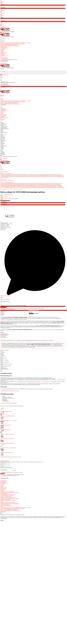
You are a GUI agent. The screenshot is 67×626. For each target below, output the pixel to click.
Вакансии (2, 54)
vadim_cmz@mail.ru (46, 381)
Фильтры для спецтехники (51, 174)
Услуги (2, 41)
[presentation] (1, 315)
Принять (2, 520)
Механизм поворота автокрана (14, 184)
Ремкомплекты (24, 184)
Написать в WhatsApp (5, 295)
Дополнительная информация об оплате (9, 390)
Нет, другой (36, 313)
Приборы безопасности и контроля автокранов (24, 186)
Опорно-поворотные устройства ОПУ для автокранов (25, 183)
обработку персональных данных (15, 472)
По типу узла (3, 180)
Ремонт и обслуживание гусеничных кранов (10, 45)
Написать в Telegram (5, 299)
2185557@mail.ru (5, 32)
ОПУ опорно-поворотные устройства (8, 420)
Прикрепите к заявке (5, 200)
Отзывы (2, 51)
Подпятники (31, 184)
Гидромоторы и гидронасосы (27, 175)
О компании (3, 27)
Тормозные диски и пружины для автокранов (18, 187)
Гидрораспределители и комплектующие (14, 176)
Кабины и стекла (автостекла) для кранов (9, 498)
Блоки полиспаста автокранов (7, 183)
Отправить (2, 473)
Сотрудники (3, 48)
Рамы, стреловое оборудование (41, 184)
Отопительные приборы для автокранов (14, 185)
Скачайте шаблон (4, 196)
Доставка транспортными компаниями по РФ (10, 456)
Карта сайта (2, 511)
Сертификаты (3, 53)
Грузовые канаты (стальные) (58, 187)
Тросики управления (47, 187)
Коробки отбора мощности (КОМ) (13, 175)
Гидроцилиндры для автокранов (35, 187)
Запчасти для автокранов (20, 174)
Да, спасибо (31, 313)
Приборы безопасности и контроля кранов (50, 176)
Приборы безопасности (5, 429)
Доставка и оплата (4, 47)
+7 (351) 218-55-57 (4, 81)
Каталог (2, 68)
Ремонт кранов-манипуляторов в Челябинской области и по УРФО (15, 42)
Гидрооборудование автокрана (44, 183)
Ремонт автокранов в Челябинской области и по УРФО (12, 43)
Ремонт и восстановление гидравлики (9, 44)
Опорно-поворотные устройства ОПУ (32, 176)
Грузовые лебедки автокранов (39, 185)
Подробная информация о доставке (8, 403)
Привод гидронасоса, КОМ (52, 185)
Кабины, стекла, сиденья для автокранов (43, 186)
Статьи (1, 50)
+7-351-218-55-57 (3, 333)
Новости (2, 49)
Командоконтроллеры (38, 175)
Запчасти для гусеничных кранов (7, 174)
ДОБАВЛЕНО (3, 307)
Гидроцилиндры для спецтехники (34, 174)
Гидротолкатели (47, 175)
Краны (43, 174)
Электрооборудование (28, 185)
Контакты (2, 40)
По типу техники (9, 180)
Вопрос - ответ (3, 52)
